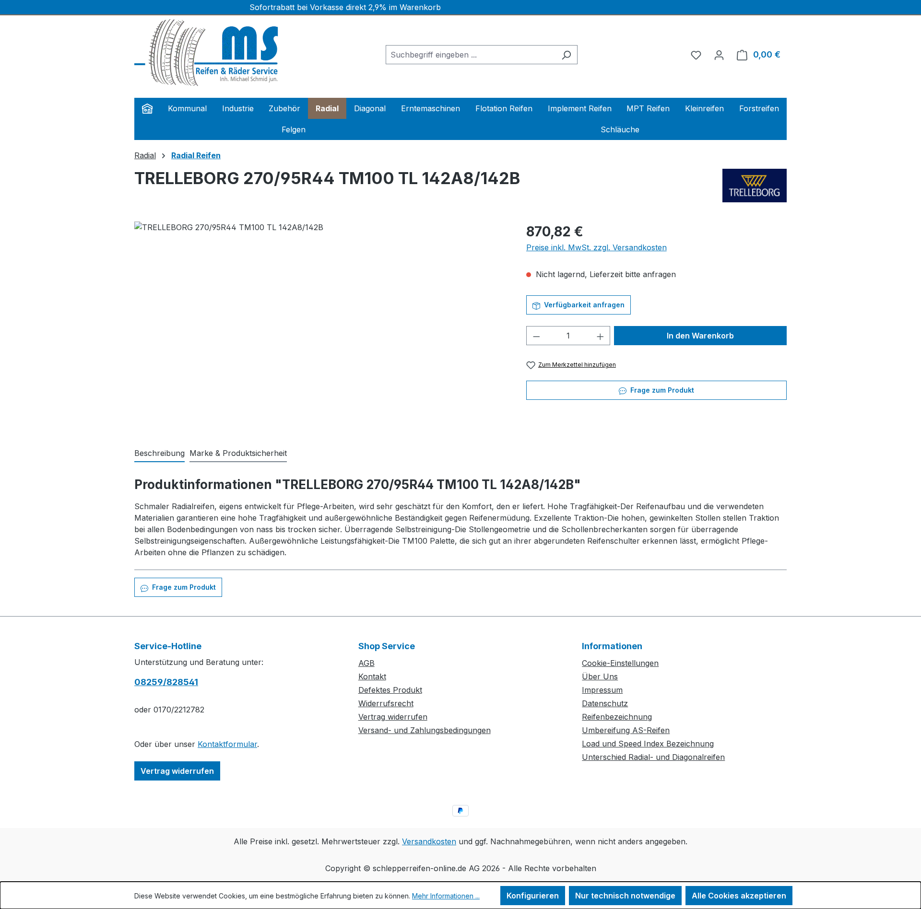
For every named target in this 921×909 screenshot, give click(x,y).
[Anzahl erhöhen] (600, 335)
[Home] (147, 108)
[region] (321, 324)
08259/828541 (166, 682)
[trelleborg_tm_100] (320, 324)
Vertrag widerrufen (177, 771)
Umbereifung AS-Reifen (626, 730)
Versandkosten (429, 841)
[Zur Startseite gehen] (206, 52)
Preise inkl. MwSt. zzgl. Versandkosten (596, 247)
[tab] (159, 453)
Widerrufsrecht (385, 703)
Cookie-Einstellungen (620, 663)
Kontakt (372, 676)
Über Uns (600, 676)
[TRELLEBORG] (754, 185)
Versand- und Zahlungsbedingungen (424, 730)
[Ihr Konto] (719, 54)
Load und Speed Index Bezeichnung (648, 743)
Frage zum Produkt (661, 390)
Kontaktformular (227, 744)
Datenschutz (605, 703)
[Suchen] (566, 54)
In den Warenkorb (700, 335)
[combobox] (470, 54)
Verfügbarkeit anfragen (583, 305)
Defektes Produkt (390, 690)
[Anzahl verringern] (536, 335)
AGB (366, 663)
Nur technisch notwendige (625, 895)
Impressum (602, 690)
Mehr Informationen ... (446, 896)
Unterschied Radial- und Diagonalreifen (653, 757)
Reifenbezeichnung (617, 717)
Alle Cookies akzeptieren (739, 895)
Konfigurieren (533, 895)
